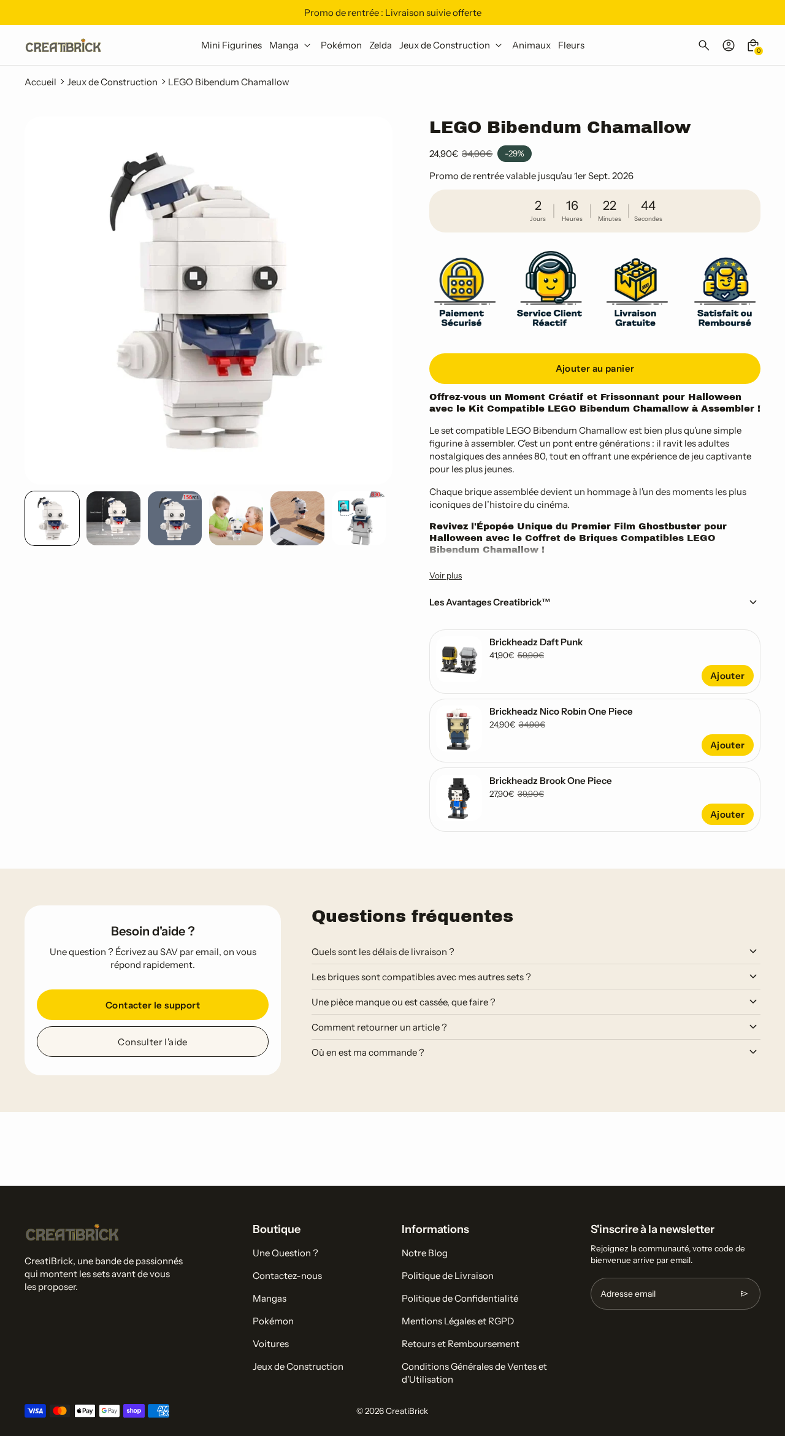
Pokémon (273, 1321)
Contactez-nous (287, 1275)
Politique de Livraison (448, 1275)
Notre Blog (425, 1253)
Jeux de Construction (112, 82)
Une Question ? (285, 1253)
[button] (52, 518)
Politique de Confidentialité (460, 1298)
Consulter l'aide (152, 1042)
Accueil (40, 82)
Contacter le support (152, 1005)
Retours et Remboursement (460, 1344)
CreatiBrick (407, 1411)
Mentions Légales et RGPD (458, 1321)
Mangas (269, 1298)
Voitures (271, 1344)
